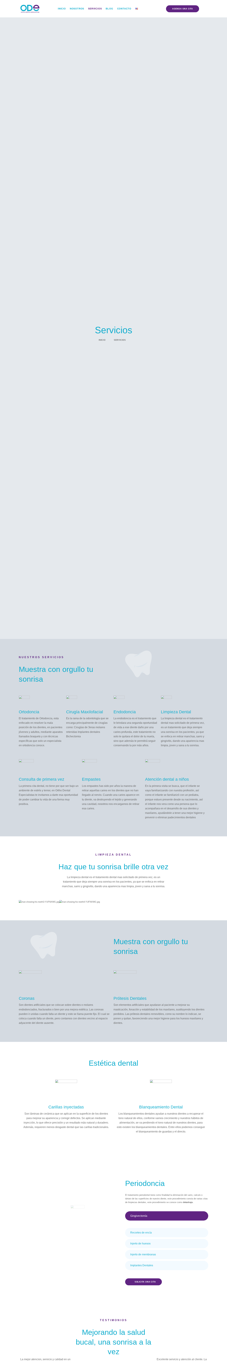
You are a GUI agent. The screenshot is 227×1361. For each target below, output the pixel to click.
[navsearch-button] (205, 8)
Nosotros (77, 8)
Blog (109, 8)
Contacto (124, 8)
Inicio (62, 8)
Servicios (95, 8)
